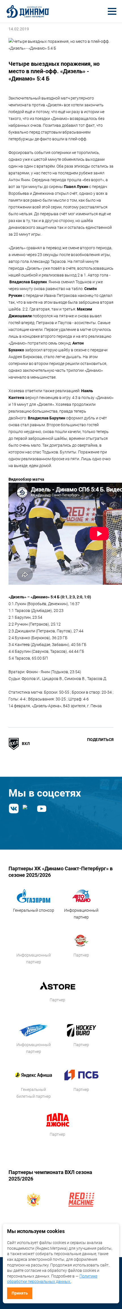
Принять (20, 1293)
